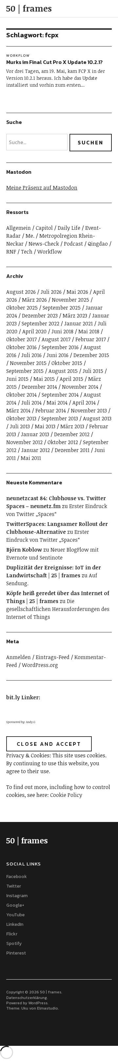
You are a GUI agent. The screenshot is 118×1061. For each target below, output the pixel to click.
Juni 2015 (17, 378)
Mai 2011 (31, 458)
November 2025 (70, 299)
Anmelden (18, 657)
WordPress (38, 1003)
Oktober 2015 (66, 363)
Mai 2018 (88, 331)
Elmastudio (47, 1008)
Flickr (11, 933)
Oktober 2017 (21, 339)
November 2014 (80, 386)
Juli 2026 (51, 291)
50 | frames (29, 8)
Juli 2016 (31, 355)
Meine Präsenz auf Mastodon (41, 187)
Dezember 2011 (72, 450)
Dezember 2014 (39, 386)
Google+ (15, 905)
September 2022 (40, 323)
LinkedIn (14, 924)
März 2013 (72, 426)
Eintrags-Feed (52, 657)
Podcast (73, 243)
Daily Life (69, 227)
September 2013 (59, 418)
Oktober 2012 (63, 442)
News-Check (44, 243)
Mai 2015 (44, 378)
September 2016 (60, 347)
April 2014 (84, 402)
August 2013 (97, 418)
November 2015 (28, 363)
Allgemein (18, 227)
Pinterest (16, 953)
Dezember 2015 (91, 355)
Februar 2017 (90, 339)
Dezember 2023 (40, 315)
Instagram (17, 895)
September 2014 (60, 394)
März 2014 (18, 410)
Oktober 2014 (21, 394)
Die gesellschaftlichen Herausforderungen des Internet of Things (57, 609)
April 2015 (71, 378)
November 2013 (89, 410)
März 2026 (34, 299)
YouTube (15, 914)
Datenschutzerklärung (26, 998)
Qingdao (98, 243)
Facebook (16, 876)
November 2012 (24, 442)
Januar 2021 (78, 323)
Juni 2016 (58, 355)
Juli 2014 (31, 402)
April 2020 (34, 331)
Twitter (13, 886)
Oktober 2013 (21, 418)
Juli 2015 (93, 371)
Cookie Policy (66, 795)
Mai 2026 (77, 291)
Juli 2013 (20, 426)
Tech (26, 251)
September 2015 (25, 371)
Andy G (30, 722)
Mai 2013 (45, 426)
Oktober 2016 (21, 347)
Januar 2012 (35, 450)
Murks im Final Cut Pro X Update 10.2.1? (54, 62)
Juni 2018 (62, 331)
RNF (11, 251)
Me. (30, 235)
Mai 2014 (57, 402)
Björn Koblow (24, 549)
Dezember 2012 (71, 434)
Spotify (14, 943)
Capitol (44, 227)
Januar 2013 (35, 434)
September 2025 (62, 307)
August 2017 (56, 339)
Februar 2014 (50, 410)
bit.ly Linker (22, 697)
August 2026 (21, 291)
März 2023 (75, 315)
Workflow (18, 55)
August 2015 (63, 371)
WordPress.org (40, 665)
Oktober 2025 (22, 307)
